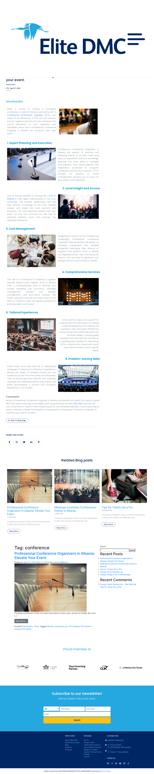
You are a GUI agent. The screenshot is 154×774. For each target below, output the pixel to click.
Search (103, 546)
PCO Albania (74, 626)
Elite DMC (78, 403)
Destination (28, 626)
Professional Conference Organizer (25, 115)
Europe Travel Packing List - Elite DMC (116, 584)
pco (66, 626)
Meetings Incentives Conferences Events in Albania (75, 509)
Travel (36, 626)
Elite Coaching (105, 771)
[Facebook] (108, 763)
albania (50, 626)
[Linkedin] (124, 763)
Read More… (21, 621)
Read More (13, 531)
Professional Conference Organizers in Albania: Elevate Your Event (28, 511)
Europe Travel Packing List (111, 572)
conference (59, 626)
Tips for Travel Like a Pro (117, 507)
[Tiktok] (128, 763)
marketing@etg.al (60, 562)
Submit (77, 720)
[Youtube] (120, 763)
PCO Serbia (26, 629)
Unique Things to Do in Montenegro (115, 574)
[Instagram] (112, 763)
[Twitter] (116, 763)
